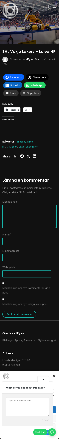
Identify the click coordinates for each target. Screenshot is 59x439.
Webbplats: (9, 267)
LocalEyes (27, 59)
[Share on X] (28, 156)
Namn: (6, 234)
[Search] (47, 6)
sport (14, 146)
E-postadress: (11, 250)
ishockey (21, 141)
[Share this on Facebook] (22, 156)
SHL (8, 146)
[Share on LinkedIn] (34, 156)
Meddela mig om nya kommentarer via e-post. (26, 290)
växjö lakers (32, 146)
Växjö (22, 146)
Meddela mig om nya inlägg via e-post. (25, 304)
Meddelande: (10, 201)
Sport (38, 59)
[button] (54, 376)
